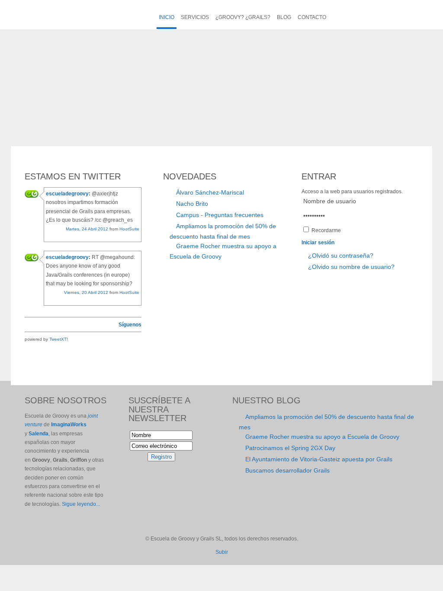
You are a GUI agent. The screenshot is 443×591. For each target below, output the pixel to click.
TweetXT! (58, 339)
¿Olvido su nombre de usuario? (351, 266)
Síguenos (130, 325)
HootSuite (129, 229)
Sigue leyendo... (81, 504)
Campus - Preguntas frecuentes (219, 214)
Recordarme (326, 230)
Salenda (38, 434)
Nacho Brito (192, 203)
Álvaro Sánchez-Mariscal (210, 192)
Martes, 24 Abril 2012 (87, 229)
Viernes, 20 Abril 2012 (86, 292)
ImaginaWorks (69, 425)
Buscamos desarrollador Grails (287, 470)
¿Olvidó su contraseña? (340, 255)
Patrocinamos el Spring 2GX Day (290, 447)
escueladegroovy (67, 194)
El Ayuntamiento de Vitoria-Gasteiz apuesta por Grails (318, 459)
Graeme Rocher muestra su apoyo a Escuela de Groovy (322, 436)
